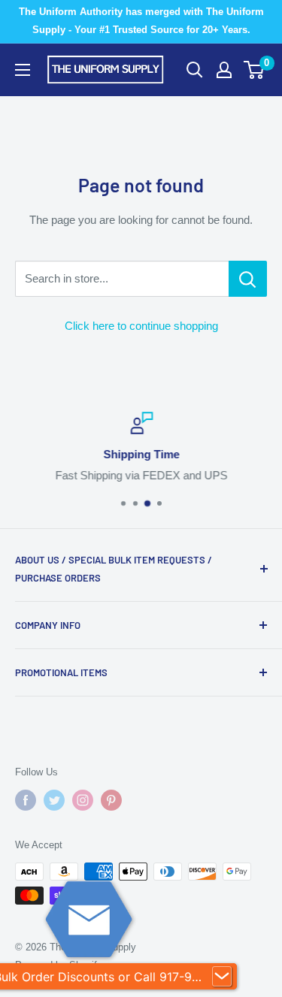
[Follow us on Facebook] (25, 800)
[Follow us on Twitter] (54, 800)
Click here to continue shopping (141, 325)
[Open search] (194, 70)
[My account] (224, 70)
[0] (254, 70)
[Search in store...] (248, 279)
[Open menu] (22, 70)
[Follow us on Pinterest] (111, 800)
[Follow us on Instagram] (82, 800)
